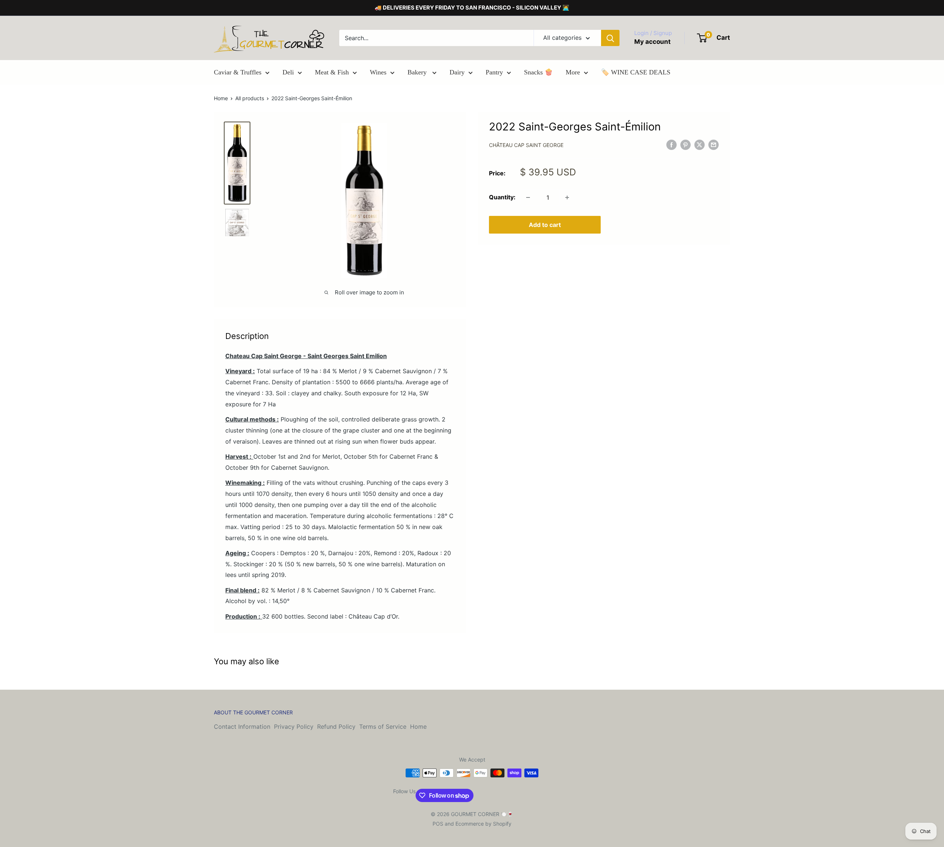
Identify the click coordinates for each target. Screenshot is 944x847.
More (573, 72)
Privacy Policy (293, 726)
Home (221, 98)
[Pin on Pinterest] (685, 144)
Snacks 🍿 (538, 72)
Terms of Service (382, 726)
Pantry (494, 72)
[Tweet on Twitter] (699, 144)
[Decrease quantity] (528, 197)
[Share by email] (713, 144)
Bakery (417, 72)
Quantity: (502, 197)
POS (438, 823)
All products (249, 98)
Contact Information (242, 726)
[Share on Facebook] (671, 144)
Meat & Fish (332, 72)
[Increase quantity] (567, 197)
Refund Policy (336, 726)
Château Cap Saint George (526, 145)
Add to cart (545, 224)
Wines (378, 72)
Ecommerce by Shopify (483, 823)
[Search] (610, 38)
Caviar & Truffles (237, 72)
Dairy (457, 72)
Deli (288, 72)
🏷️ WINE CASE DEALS (635, 72)
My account (652, 41)
